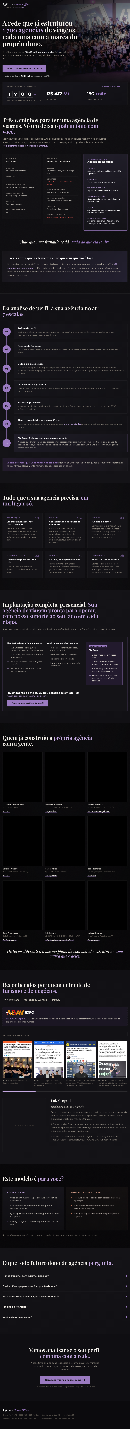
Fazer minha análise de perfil (28, 703)
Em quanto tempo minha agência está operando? (65, 1297)
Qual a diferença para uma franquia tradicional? (65, 1286)
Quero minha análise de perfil (24, 68)
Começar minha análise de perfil (65, 1380)
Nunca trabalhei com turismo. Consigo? (65, 1276)
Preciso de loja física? (65, 1307)
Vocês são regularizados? (65, 1317)
